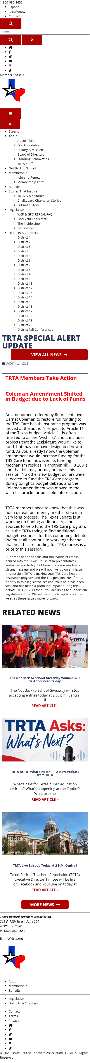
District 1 (24, 237)
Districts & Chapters (23, 233)
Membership (18, 173)
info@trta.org (13, 938)
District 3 (24, 246)
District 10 (24, 279)
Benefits (15, 187)
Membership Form (31, 182)
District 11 (24, 283)
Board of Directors (30, 154)
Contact (14, 16)
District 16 (24, 306)
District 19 (24, 320)
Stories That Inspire (23, 191)
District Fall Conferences (35, 329)
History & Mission (30, 150)
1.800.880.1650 (14, 930)
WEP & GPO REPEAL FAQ (34, 214)
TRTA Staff (24, 164)
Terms (13, 1016)
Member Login (11, 75)
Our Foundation (29, 145)
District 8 (24, 270)
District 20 (24, 325)
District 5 (24, 256)
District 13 (24, 293)
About (13, 136)
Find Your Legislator (32, 219)
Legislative (16, 210)
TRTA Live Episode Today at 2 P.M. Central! (45, 865)
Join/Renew (17, 11)
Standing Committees (33, 159)
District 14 (24, 297)
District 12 (24, 288)
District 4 (24, 251)
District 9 (24, 274)
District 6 (24, 260)
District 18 (24, 316)
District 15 (24, 302)
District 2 (24, 242)
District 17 (24, 311)
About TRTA (26, 140)
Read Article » (45, 705)
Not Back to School (22, 168)
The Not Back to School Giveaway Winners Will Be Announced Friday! (45, 679)
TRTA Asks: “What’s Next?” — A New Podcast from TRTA (45, 773)
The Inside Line (28, 223)
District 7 (24, 265)
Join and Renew (28, 177)
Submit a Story (28, 205)
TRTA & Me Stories (30, 196)
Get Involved (26, 228)
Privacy (14, 1020)
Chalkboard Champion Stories (39, 200)
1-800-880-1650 (11, 2)
